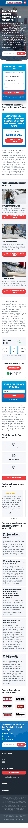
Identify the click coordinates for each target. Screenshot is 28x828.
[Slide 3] (14, 518)
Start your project (14, 478)
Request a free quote (14, 92)
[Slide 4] (16, 518)
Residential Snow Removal (14, 73)
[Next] (24, 349)
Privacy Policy (14, 821)
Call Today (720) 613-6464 (14, 777)
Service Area (5, 790)
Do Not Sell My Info (9, 819)
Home (3, 757)
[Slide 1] (11, 518)
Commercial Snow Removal (15, 84)
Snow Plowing (10, 80)
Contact (4, 759)
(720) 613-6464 (14, 135)
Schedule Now (14, 368)
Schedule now (14, 772)
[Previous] (3, 349)
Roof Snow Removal (12, 76)
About (3, 762)
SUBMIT (14, 396)
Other (8, 88)
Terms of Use (19, 819)
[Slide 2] (13, 518)
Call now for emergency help (15, 217)
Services (4, 784)
